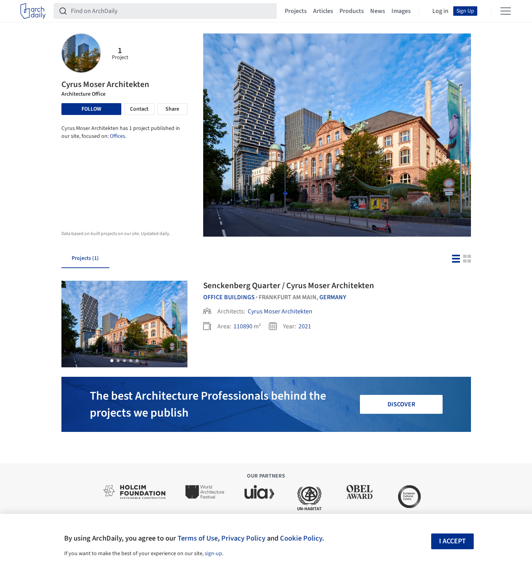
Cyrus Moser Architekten (280, 311)
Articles (323, 11)
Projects (296, 11)
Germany (332, 297)
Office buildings (229, 297)
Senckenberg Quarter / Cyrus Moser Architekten (288, 285)
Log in (440, 11)
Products (351, 11)
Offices (117, 136)
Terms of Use (198, 538)
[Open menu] (505, 11)
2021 (304, 326)
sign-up (213, 553)
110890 (243, 326)
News (377, 11)
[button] (111, 360)
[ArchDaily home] (33, 11)
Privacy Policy (243, 538)
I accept (452, 541)
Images (401, 11)
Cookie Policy (301, 538)
